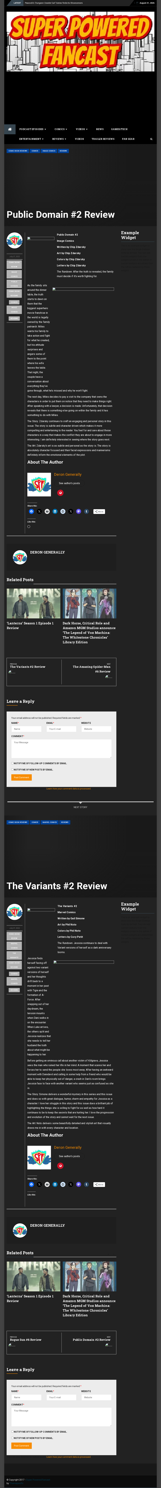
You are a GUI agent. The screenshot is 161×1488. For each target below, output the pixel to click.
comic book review (14, 264)
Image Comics (49, 151)
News (100, 129)
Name (15, 723)
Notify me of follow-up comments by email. (40, 763)
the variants (14, 955)
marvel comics (14, 946)
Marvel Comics (50, 822)
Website (86, 723)
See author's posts (69, 483)
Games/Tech (119, 129)
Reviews (58, 138)
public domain (14, 284)
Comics (60, 129)
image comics (14, 274)
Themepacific (16, 1483)
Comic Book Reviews (17, 151)
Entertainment (30, 138)
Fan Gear (128, 138)
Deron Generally (14, 251)
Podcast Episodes (31, 129)
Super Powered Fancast (38, 1480)
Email (50, 723)
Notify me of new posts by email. (33, 769)
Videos (80, 129)
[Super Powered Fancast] (10, 129)
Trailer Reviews (103, 138)
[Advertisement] (80, 97)
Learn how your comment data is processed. (69, 788)
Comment (17, 736)
